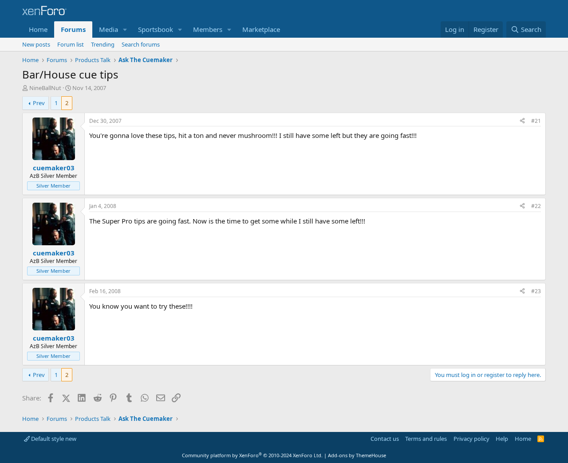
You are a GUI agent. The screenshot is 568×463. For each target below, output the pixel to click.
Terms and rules (426, 439)
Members (207, 29)
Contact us (385, 439)
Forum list (70, 44)
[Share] (522, 121)
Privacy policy (471, 439)
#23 (536, 291)
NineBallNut (45, 88)
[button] (125, 29)
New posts (36, 44)
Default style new (53, 439)
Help (502, 439)
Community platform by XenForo (252, 455)
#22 (536, 206)
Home (38, 29)
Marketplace (261, 29)
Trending (102, 44)
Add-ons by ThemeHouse (357, 455)
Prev (39, 103)
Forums (73, 29)
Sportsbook (155, 29)
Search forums (141, 44)
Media (108, 29)
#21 (536, 121)
